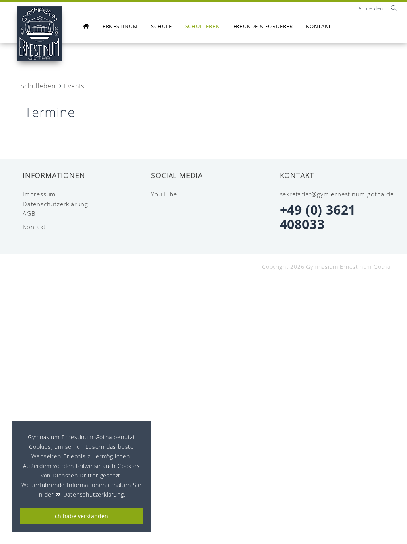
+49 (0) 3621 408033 (318, 217)
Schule (161, 26)
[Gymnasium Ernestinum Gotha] (39, 33)
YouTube (164, 194)
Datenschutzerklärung (55, 204)
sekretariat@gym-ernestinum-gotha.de (337, 194)
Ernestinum (120, 26)
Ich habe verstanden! (81, 516)
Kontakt (318, 26)
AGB (29, 213)
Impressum (39, 194)
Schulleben (202, 26)
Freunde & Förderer (263, 26)
